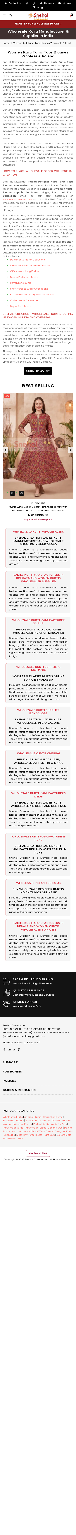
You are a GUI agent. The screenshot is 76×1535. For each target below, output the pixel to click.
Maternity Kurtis (25, 1135)
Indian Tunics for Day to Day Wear (30, 265)
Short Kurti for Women (38, 1120)
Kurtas (37, 1124)
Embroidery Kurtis (13, 1120)
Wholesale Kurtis (13, 1117)
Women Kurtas (23, 1124)
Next (70, 450)
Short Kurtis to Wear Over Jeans (29, 289)
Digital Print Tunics (20, 306)
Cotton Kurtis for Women (24, 300)
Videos (67, 3)
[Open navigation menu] (5, 16)
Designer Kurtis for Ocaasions (28, 259)
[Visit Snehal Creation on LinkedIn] (14, 1050)
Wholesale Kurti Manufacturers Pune (38, 838)
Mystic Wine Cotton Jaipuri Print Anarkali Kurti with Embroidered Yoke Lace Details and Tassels (38, 508)
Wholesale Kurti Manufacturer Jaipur (38, 621)
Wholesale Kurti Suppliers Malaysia (38, 668)
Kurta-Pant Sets (45, 1135)
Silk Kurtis (9, 1135)
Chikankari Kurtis (53, 1117)
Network (49, 3)
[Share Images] (21, 493)
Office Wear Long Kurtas (24, 271)
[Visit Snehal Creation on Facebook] (4, 1050)
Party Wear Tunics (35, 1127)
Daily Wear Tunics (42, 1131)
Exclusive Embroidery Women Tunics (32, 294)
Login (33, 3)
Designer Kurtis (64, 1131)
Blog (40, 7)
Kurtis (46, 1124)
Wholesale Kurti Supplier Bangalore (38, 711)
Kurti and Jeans (21, 1131)
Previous (5, 450)
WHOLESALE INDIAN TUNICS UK (38, 883)
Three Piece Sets (13, 1138)
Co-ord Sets (63, 1135)
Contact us (14, 3)
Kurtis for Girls (59, 1124)
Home (6, 43)
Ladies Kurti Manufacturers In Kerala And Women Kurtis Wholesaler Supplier (38, 926)
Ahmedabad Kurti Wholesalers (38, 531)
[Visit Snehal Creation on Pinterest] (19, 1050)
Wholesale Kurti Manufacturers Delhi (38, 794)
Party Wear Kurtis (13, 1127)
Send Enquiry (38, 370)
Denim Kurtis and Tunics (24, 277)
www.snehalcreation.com (17, 199)
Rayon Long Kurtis (20, 283)
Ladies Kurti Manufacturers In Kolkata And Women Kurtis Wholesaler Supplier (38, 578)
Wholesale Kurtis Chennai (38, 753)
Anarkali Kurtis (32, 1117)
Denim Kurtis (55, 1127)
